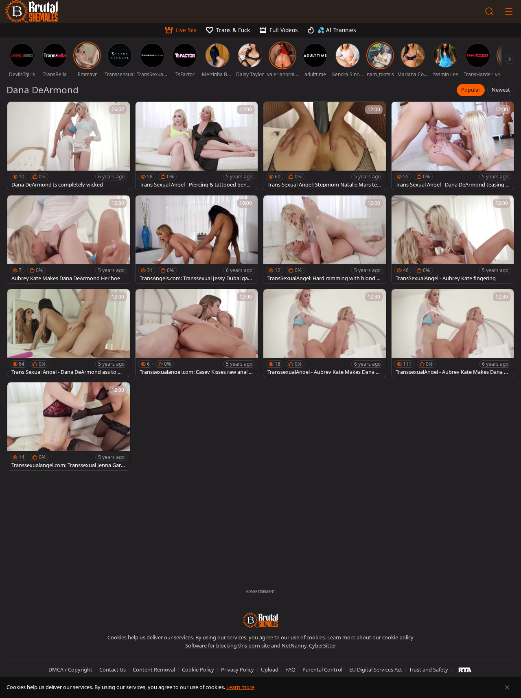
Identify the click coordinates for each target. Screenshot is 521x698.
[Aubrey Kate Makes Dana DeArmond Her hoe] (68, 239)
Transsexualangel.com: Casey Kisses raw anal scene (197, 372)
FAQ (290, 669)
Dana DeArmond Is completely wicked (57, 184)
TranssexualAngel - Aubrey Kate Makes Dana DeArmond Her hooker (323, 372)
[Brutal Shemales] (260, 620)
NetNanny (294, 645)
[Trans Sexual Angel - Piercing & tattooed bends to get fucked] (197, 146)
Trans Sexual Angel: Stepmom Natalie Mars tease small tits (323, 184)
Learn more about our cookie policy (370, 637)
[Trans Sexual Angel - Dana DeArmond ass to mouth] (68, 333)
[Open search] (489, 11)
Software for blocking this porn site (228, 645)
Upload (269, 669)
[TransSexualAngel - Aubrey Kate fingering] (453, 239)
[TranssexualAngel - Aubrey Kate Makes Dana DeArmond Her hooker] (324, 333)
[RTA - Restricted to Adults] (465, 669)
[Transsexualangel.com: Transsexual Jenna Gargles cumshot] (68, 426)
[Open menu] (508, 11)
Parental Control (322, 669)
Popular (470, 89)
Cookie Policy (198, 669)
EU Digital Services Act (375, 669)
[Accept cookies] (507, 687)
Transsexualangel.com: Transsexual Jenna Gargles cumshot (68, 465)
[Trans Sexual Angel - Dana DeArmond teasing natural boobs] (453, 146)
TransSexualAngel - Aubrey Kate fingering (446, 278)
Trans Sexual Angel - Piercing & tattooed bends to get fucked (196, 184)
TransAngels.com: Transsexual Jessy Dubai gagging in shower (195, 278)
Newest (501, 89)
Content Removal (154, 669)
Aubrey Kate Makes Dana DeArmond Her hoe (65, 278)
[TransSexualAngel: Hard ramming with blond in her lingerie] (324, 239)
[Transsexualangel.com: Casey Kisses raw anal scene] (197, 333)
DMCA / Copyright (70, 669)
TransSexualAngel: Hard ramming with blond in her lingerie (324, 278)
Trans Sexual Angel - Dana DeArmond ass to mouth (67, 372)
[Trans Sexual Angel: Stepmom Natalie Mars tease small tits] (324, 146)
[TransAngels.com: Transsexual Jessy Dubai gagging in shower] (197, 239)
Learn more (240, 687)
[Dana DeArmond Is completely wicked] (68, 146)
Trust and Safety (428, 669)
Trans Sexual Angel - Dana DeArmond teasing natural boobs (452, 184)
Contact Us (112, 669)
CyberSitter (322, 645)
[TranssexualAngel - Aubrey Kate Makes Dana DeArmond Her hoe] (453, 333)
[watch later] (17, 111)
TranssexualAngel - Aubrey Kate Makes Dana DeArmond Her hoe (452, 372)
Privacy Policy (237, 669)
